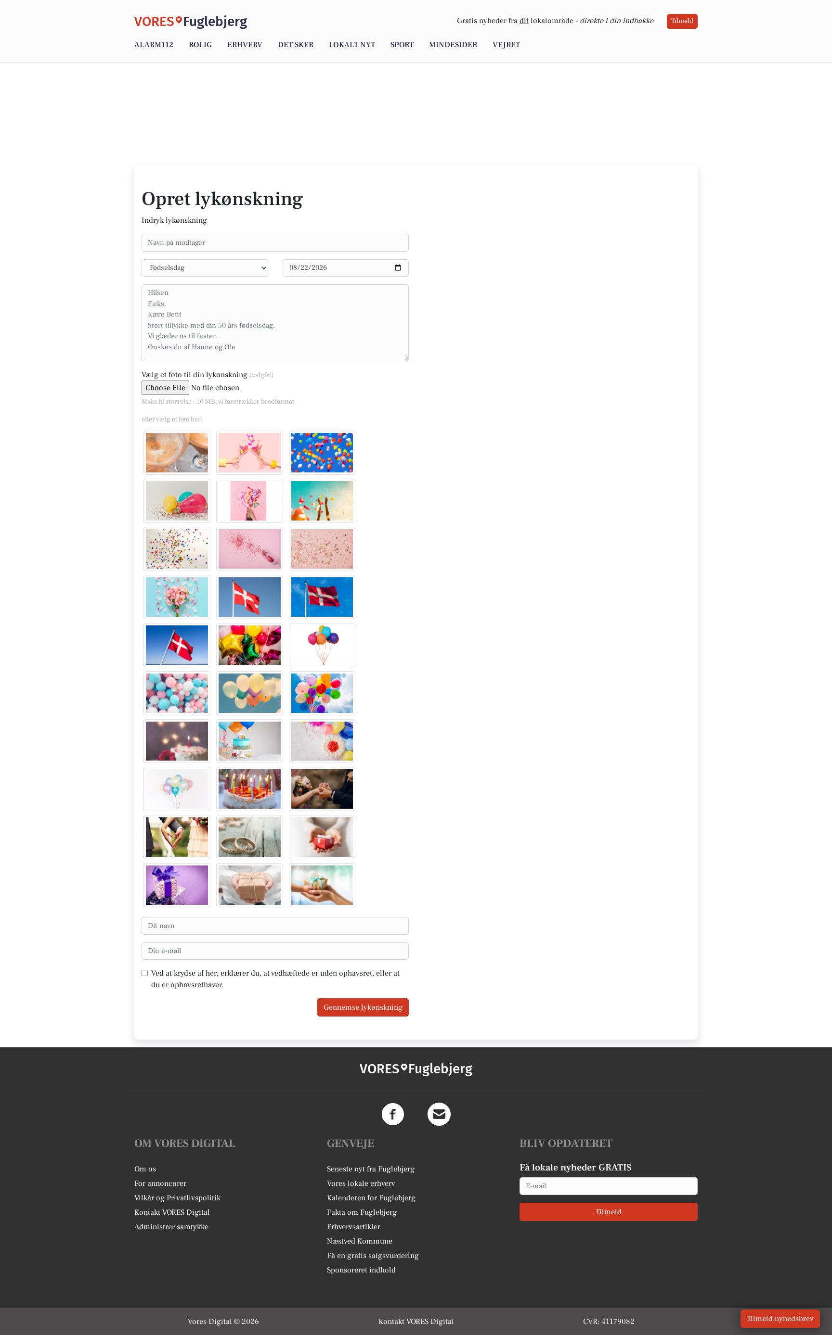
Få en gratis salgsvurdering (373, 1255)
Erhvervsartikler (353, 1227)
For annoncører (160, 1183)
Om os (145, 1169)
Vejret (506, 45)
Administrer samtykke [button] (171, 1227)
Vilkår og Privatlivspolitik (177, 1198)
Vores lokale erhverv (361, 1183)
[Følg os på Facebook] (392, 1114)
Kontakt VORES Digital (172, 1212)
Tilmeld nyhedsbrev (780, 1318)
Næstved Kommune (359, 1241)
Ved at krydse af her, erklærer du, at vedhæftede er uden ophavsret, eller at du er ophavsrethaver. (275, 979)
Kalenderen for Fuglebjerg (371, 1198)
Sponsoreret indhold (361, 1270)
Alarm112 (153, 45)
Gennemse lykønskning (363, 1007)
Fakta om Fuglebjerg (362, 1212)
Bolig (200, 45)
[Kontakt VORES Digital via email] (439, 1114)
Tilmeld (682, 21)
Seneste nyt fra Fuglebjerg (371, 1169)
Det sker (295, 45)
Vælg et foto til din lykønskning (207, 375)
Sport (402, 45)
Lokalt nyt (352, 45)
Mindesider (453, 45)
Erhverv (244, 45)
